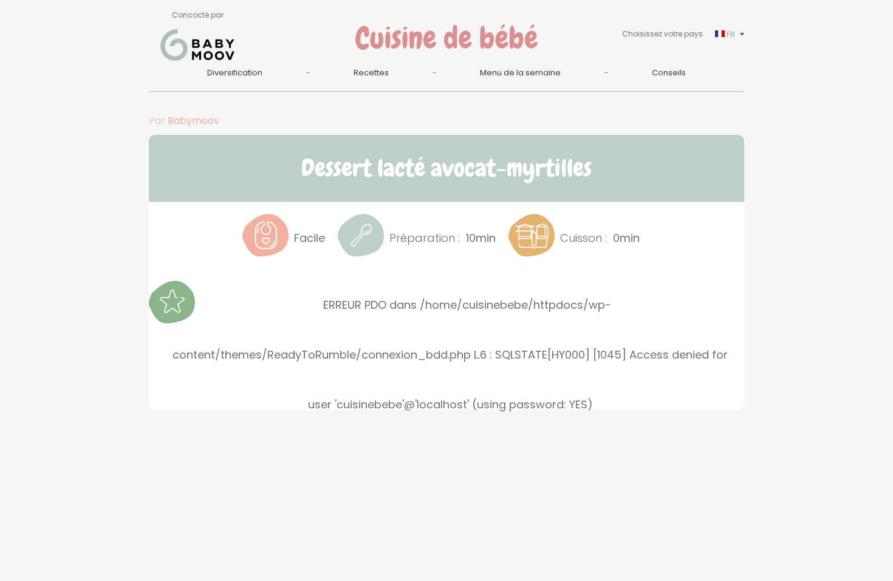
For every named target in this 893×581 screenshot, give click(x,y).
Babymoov (193, 121)
